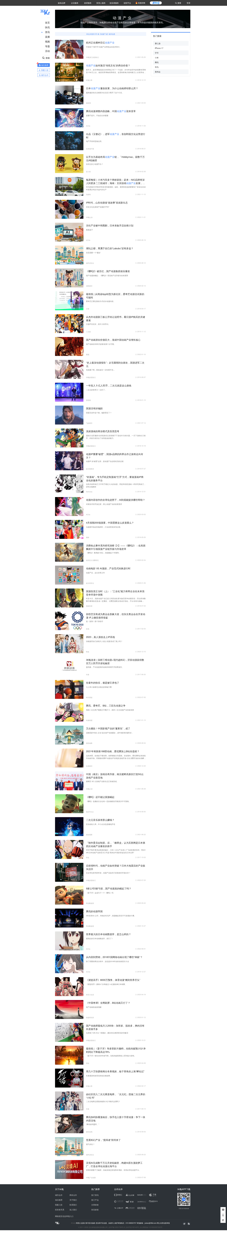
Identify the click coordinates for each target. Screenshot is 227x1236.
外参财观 (89, 720)
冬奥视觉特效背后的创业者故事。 (99, 1075)
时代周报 (89, 697)
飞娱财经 (89, 423)
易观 (87, 354)
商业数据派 (90, 903)
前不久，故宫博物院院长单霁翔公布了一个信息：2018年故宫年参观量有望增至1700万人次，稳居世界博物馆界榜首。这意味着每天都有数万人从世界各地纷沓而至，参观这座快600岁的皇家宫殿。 (116, 71)
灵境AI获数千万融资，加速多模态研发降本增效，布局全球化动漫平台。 (113, 1170)
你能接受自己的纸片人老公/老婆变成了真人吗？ (104, 641)
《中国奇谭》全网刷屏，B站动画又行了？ (108, 1002)
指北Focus (90, 812)
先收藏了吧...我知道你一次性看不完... (100, 370)
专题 (47, 46)
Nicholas (89, 491)
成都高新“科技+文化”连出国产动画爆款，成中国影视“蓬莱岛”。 (110, 732)
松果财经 (89, 766)
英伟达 (157, 71)
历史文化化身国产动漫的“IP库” (97, 207)
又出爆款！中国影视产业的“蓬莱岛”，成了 (108, 728)
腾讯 (157, 62)
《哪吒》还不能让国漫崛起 (100, 797)
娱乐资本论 (90, 583)
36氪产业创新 (91, 1177)
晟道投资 (89, 606)
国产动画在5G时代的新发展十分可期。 (101, 344)
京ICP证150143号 (132, 1227)
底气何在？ (90, 1144)
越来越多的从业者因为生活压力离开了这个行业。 (105, 92)
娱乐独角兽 (90, 469)
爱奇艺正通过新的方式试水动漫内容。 (100, 301)
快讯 (47, 27)
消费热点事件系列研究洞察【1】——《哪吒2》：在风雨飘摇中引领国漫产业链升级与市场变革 (115, 547)
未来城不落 (90, 149)
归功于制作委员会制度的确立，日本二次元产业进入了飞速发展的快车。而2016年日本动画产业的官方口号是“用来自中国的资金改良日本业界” (116, 851)
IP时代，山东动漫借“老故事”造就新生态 (107, 202)
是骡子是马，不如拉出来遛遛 (97, 115)
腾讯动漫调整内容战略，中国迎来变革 (111, 111)
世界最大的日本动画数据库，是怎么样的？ (108, 934)
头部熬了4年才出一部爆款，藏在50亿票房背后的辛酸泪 (107, 1033)
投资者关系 (59, 1209)
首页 (47, 22)
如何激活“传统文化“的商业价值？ (108, 65)
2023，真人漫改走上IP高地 (100, 637)
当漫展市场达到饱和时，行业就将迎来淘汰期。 (104, 527)
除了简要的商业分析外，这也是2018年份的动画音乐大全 (107, 961)
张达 (87, 857)
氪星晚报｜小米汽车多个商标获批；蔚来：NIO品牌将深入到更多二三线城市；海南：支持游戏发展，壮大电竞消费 (115, 183)
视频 (47, 41)
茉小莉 (88, 171)
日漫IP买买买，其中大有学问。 (98, 324)
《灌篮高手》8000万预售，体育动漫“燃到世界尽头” (113, 979)
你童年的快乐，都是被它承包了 (102, 682)
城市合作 (58, 1195)
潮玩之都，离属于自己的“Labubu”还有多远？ (109, 248)
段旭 (87, 629)
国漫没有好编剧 (94, 408)
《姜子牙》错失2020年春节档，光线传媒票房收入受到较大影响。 (111, 1055)
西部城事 (89, 743)
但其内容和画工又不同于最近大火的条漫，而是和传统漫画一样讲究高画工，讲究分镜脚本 (116, 485)
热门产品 (95, 1200)
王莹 (87, 309)
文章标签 (95, 1204)
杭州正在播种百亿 (100, 42)
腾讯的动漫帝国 (94, 911)
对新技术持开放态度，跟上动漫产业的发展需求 (104, 504)
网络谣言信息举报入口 (64, 1216)
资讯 (47, 32)
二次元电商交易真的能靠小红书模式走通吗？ (103, 1101)
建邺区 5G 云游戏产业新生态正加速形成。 (102, 781)
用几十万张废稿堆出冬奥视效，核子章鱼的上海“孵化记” (115, 1071)
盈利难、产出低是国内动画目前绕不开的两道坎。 (105, 667)
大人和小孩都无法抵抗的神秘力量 (99, 687)
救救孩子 (89, 229)
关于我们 (73, 1200)
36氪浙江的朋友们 (92, 57)
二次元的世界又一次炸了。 (96, 390)
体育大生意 (90, 994)
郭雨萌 (88, 400)
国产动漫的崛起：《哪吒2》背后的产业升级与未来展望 (107, 275)
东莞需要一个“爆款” (93, 252)
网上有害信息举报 (163, 1223)
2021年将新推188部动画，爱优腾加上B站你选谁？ (112, 751)
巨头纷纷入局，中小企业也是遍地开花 (100, 824)
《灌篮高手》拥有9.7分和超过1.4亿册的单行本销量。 (106, 984)
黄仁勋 (157, 43)
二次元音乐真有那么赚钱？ (100, 819)
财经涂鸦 (89, 1132)
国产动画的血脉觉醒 (93, 1007)
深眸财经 (89, 286)
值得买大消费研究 (92, 560)
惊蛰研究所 (90, 1017)
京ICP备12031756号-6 (117, 1227)
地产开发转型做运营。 (94, 141)
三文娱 (88, 331)
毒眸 (87, 537)
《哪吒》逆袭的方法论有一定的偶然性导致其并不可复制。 (108, 801)
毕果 (87, 674)
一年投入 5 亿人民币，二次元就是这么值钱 (108, 385)
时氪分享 (89, 80)
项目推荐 (58, 1200)
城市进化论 (90, 263)
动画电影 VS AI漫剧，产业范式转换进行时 (108, 568)
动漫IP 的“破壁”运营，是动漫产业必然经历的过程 (104, 461)
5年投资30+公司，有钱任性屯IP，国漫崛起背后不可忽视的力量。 (111, 915)
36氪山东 (89, 217)
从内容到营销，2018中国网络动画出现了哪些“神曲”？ (114, 957)
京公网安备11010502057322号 (151, 1227)
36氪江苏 (89, 789)
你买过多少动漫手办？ (94, 164)
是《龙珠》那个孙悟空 (94, 621)
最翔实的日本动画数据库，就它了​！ (99, 938)
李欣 (87, 1063)
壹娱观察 (89, 834)
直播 (47, 36)
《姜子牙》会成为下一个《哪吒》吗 (99, 892)
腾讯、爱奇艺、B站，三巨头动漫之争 (105, 705)
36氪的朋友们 (91, 377)
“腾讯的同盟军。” (92, 1124)
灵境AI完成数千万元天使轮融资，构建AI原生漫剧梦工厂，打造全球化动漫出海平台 (114, 1164)
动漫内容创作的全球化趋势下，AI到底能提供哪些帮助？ (115, 499)
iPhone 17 (159, 48)
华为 (157, 67)
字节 (157, 53)
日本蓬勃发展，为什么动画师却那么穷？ (112, 88)
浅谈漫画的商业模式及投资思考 (102, 431)
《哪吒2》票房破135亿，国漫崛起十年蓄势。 (103, 552)
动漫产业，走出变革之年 (95, 572)
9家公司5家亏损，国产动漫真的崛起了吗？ (108, 888)
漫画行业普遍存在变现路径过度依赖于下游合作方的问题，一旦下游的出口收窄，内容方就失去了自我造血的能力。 (116, 436)
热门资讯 (95, 1195)
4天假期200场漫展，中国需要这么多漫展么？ (110, 522)
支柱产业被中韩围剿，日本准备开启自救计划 (109, 225)
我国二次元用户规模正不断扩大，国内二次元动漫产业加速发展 (110, 710)
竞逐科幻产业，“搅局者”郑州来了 (103, 1140)
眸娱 (87, 652)
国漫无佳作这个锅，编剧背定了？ (99, 412)
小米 (157, 57)
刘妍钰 (88, 194)
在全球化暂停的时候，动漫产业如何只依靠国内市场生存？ (108, 873)
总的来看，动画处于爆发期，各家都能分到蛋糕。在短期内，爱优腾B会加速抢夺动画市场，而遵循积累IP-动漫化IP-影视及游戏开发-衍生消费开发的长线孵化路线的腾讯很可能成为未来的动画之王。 (116, 757)
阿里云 (78, 1223)
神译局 (88, 103)
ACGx (88, 126)
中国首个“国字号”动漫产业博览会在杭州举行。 (103, 47)
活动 (47, 51)
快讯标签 (95, 1209)
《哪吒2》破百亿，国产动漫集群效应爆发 (108, 271)
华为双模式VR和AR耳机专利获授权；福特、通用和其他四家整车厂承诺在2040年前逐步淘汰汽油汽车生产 (116, 188)
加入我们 (73, 1209)
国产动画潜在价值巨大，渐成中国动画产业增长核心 (113, 339)
